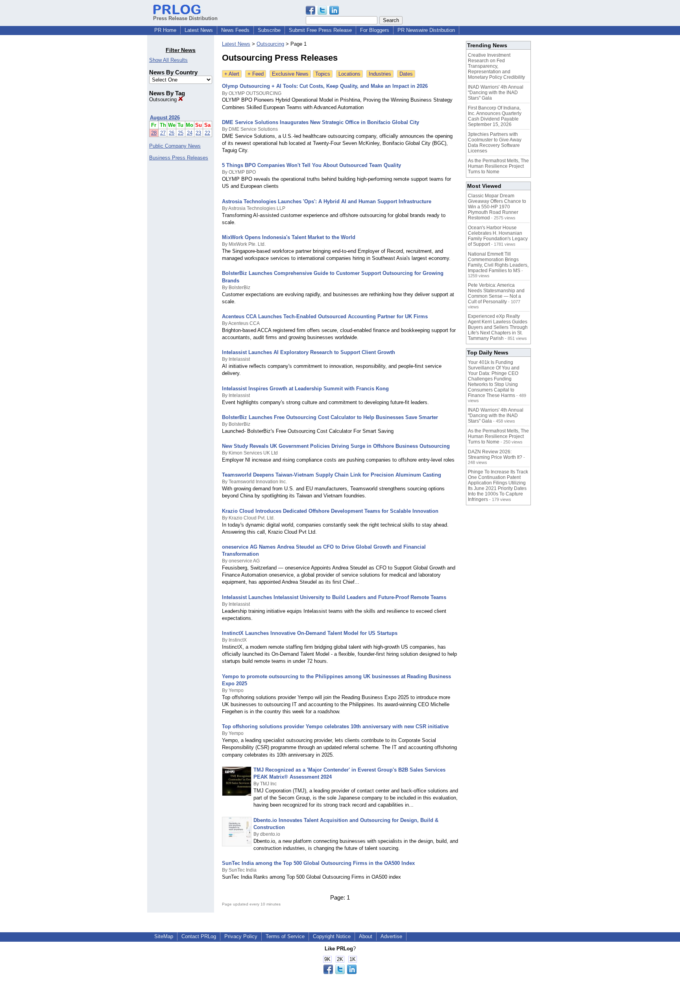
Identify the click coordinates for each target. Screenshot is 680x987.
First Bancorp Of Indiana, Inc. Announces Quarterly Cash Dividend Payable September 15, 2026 (494, 116)
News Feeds (235, 30)
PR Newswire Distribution (426, 30)
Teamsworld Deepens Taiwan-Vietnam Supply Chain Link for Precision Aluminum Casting (331, 475)
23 (198, 133)
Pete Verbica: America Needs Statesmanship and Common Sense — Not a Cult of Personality (496, 293)
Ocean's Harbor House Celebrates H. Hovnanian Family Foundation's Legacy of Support (498, 236)
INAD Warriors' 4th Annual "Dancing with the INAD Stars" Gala (495, 92)
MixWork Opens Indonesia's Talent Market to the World (288, 237)
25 (180, 133)
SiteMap (163, 936)
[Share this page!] (322, 13)
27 (163, 133)
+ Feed (256, 74)
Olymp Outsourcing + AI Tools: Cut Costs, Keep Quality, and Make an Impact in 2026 (325, 86)
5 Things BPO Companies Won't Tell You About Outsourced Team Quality (311, 165)
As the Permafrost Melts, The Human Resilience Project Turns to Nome (498, 166)
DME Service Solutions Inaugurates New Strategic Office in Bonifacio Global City (320, 122)
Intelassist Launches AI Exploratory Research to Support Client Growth (308, 352)
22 (207, 133)
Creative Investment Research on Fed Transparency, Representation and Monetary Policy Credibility (496, 66)
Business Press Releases (178, 158)
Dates (406, 74)
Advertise (391, 936)
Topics (322, 74)
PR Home (165, 30)
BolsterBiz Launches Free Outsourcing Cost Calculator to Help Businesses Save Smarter (330, 417)
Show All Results (168, 60)
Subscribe (269, 30)
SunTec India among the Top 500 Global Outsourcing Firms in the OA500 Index (318, 863)
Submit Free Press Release (320, 30)
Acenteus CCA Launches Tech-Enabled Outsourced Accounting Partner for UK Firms (325, 316)
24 (189, 133)
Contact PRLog (198, 936)
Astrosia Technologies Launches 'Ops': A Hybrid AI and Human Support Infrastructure (326, 201)
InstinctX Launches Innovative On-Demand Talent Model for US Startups (309, 633)
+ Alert (231, 74)
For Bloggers (374, 30)
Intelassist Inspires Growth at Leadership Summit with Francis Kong (305, 388)
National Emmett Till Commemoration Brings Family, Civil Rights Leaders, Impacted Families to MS (498, 262)
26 (171, 133)
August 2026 (165, 118)
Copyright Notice (332, 936)
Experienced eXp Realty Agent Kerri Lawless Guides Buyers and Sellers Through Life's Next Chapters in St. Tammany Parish (498, 327)
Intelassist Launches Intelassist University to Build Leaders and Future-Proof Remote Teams (334, 597)
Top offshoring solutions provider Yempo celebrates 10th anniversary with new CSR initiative (335, 726)
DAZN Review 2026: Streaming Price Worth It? (495, 454)
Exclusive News (290, 74)
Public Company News (175, 146)
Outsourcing (163, 99)
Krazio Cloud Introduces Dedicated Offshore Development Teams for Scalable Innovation (330, 511)
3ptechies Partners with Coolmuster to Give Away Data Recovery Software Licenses (494, 143)
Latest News (199, 30)
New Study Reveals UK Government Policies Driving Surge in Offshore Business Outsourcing (336, 446)
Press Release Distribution (185, 18)
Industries (380, 74)
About (365, 936)
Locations (349, 74)
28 (154, 133)
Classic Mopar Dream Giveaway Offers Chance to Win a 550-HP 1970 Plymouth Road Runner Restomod (497, 207)
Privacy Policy (240, 936)
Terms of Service (285, 936)
